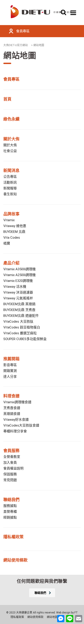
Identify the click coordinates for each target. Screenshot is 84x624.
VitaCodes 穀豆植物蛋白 (21, 327)
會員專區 (23, 31)
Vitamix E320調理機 (18, 281)
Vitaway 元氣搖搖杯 (18, 298)
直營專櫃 (10, 512)
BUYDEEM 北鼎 (14, 232)
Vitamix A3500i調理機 (19, 269)
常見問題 (10, 480)
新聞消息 (11, 170)
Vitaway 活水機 (14, 287)
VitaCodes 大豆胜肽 (18, 322)
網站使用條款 (35, 617)
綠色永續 (11, 119)
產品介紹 (11, 263)
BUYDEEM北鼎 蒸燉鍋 (19, 304)
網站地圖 (52, 617)
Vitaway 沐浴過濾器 (18, 292)
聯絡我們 (11, 499)
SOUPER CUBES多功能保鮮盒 (25, 339)
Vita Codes (11, 238)
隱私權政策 (13, 536)
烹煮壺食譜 (11, 408)
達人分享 (10, 377)
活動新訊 (10, 182)
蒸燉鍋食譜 (11, 414)
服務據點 (10, 506)
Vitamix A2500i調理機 (19, 275)
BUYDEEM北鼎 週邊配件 (21, 316)
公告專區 (10, 177)
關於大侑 (11, 139)
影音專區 (10, 365)
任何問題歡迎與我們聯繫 (42, 581)
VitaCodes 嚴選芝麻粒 (20, 333)
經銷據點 (10, 517)
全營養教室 (11, 457)
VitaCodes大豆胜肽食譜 (21, 425)
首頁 (7, 99)
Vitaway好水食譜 (16, 420)
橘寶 (6, 243)
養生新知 (10, 194)
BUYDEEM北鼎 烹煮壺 (19, 310)
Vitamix (9, 220)
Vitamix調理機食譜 (17, 402)
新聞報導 (10, 188)
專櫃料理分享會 (15, 431)
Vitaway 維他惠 (14, 226)
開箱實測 (10, 371)
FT (76, 612)
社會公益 (10, 151)
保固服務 (10, 474)
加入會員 (10, 463)
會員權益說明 (13, 468)
